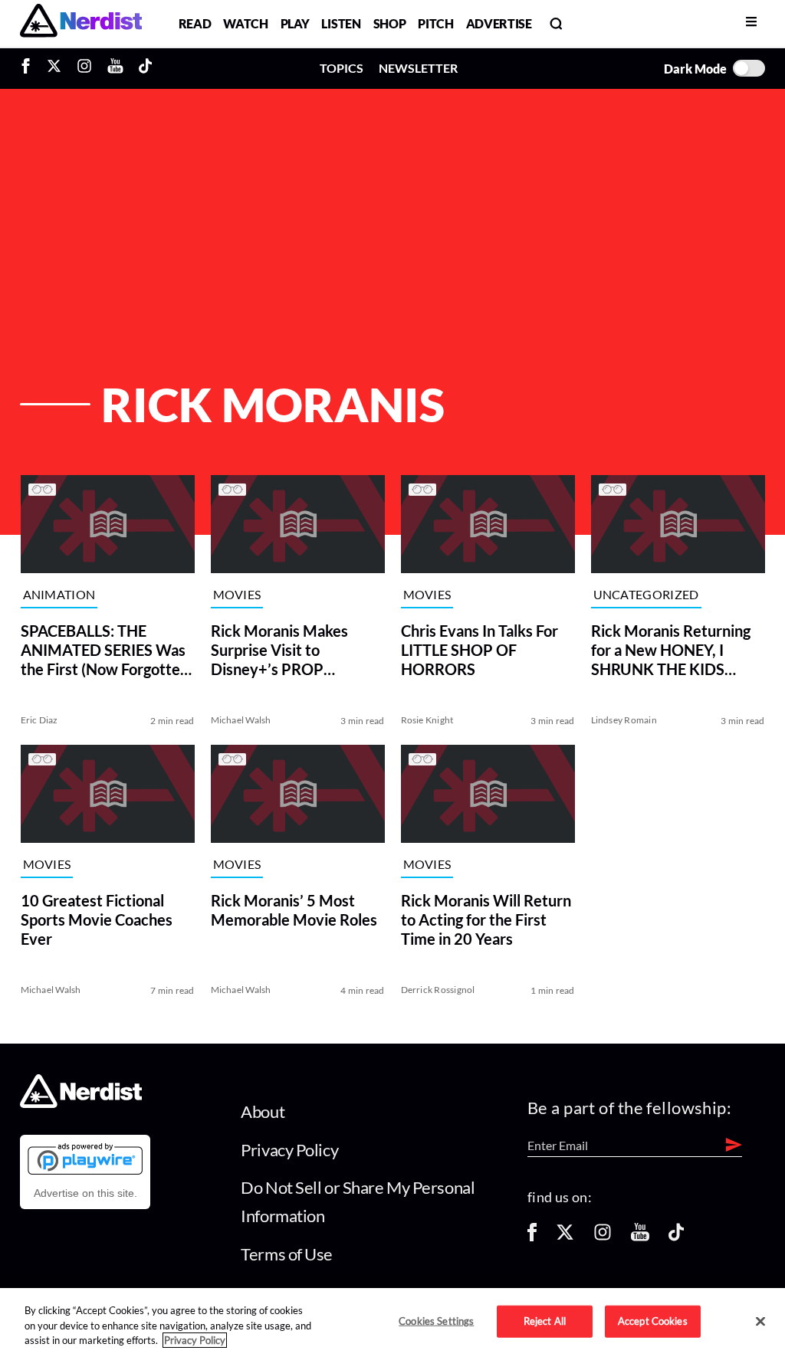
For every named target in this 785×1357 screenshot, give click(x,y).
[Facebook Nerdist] (29, 68)
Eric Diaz (38, 720)
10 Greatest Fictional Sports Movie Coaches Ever (96, 919)
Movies (236, 594)
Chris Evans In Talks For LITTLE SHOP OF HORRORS (478, 649)
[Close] (760, 1322)
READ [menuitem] (195, 23)
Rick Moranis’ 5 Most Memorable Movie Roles (293, 910)
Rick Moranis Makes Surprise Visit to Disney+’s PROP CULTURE (278, 650)
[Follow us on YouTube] (640, 1237)
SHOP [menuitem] (389, 23)
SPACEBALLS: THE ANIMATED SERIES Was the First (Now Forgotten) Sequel (106, 650)
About (262, 1111)
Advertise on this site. (85, 1193)
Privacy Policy (289, 1149)
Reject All (545, 1321)
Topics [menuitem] (341, 68)
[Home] (81, 1103)
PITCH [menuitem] (435, 23)
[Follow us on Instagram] (602, 1237)
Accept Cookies (653, 1321)
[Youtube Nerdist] (115, 68)
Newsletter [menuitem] (418, 68)
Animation (58, 594)
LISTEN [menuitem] (340, 23)
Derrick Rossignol (437, 989)
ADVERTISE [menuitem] (499, 23)
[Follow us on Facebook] (532, 1237)
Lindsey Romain (624, 720)
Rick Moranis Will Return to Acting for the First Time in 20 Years (485, 919)
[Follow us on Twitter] (565, 1237)
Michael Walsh (240, 720)
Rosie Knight (426, 720)
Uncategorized (646, 594)
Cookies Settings (436, 1321)
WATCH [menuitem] (245, 23)
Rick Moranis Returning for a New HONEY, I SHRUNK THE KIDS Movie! (671, 650)
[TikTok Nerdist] (145, 68)
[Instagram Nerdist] (84, 68)
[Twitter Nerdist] (54, 68)
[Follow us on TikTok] (676, 1237)
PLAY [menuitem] (295, 23)
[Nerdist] (81, 23)
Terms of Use (287, 1254)
